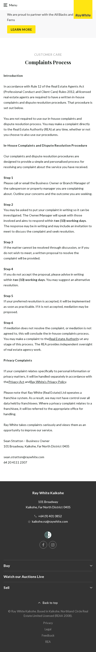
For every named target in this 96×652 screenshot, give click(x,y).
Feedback (48, 635)
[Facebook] (43, 545)
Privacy (48, 623)
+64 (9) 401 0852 (50, 516)
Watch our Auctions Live (24, 576)
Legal (48, 629)
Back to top (50, 603)
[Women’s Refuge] (48, 535)
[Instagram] (52, 545)
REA (48, 641)
